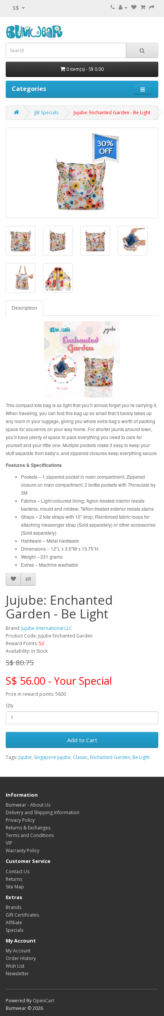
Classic (80, 757)
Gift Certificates (22, 915)
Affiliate (14, 922)
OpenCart (43, 1000)
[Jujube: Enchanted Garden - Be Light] (82, 173)
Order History (21, 958)
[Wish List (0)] (134, 7)
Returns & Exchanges (28, 827)
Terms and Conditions (30, 835)
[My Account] (123, 7)
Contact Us (17, 871)
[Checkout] (151, 7)
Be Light (141, 757)
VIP (9, 843)
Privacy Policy (20, 820)
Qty (9, 705)
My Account (18, 950)
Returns (14, 879)
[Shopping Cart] (142, 7)
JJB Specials (46, 112)
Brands (13, 907)
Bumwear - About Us (28, 805)
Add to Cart (82, 740)
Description (24, 308)
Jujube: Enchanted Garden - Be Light (112, 112)
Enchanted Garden (110, 757)
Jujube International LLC (46, 628)
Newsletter (17, 973)
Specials (14, 930)
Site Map (15, 886)
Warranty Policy (22, 850)
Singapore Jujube (52, 757)
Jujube (25, 757)
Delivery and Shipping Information (42, 812)
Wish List (15, 966)
